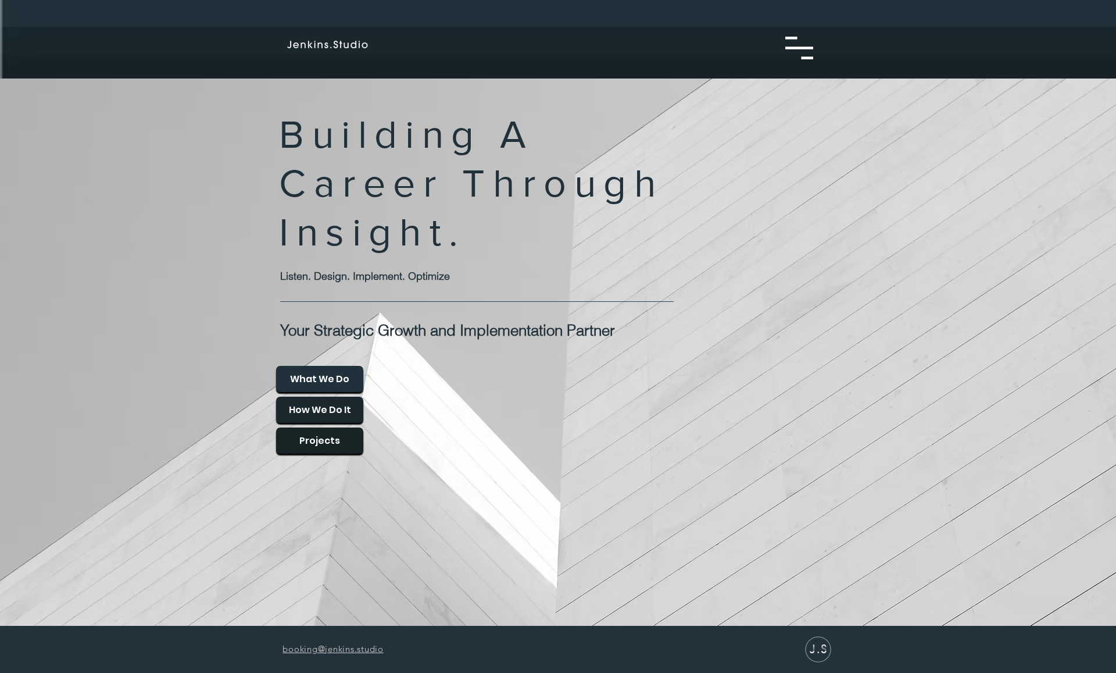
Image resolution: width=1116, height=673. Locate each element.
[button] (799, 48)
